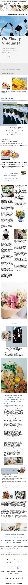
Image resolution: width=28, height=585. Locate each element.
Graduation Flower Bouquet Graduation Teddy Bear (11, 69)
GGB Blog (17, 573)
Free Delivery (6, 1)
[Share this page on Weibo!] (19, 578)
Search (12, 561)
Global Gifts (9, 562)
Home (9, 559)
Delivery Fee (21, 568)
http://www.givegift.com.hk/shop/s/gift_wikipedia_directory (14, 537)
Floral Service (9, 573)
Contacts (24, 559)
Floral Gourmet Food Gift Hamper (8, 73)
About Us (17, 559)
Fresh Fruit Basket (5, 65)
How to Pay (17, 566)
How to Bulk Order (11, 568)
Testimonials (19, 561)
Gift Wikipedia (20, 571)
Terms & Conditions (11, 571)
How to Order (9, 566)
